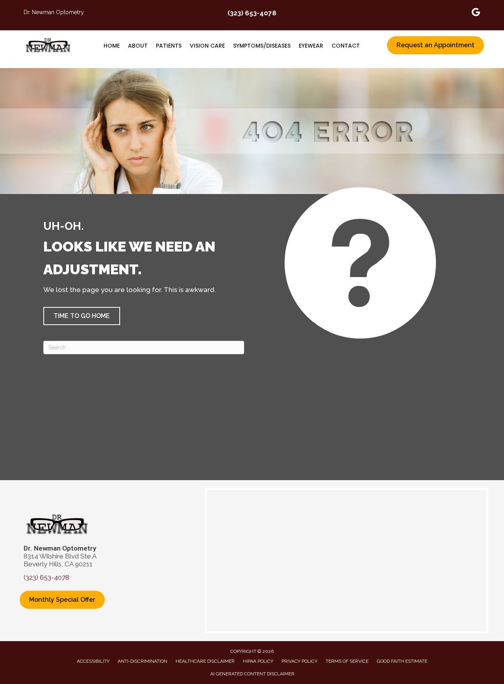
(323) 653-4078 (252, 13)
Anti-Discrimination (142, 661)
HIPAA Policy (258, 661)
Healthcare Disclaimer (205, 661)
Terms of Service (347, 661)
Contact (346, 46)
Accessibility (93, 661)
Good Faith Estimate (402, 661)
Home (112, 46)
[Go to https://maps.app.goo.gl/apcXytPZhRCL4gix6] (476, 13)
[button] (81, 316)
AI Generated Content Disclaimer (252, 674)
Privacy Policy (299, 661)
